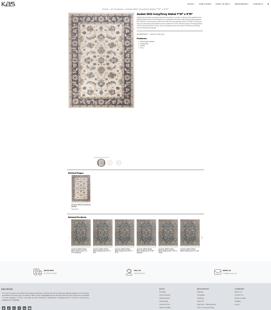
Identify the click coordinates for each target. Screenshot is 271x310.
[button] (202, 237)
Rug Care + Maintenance (206, 304)
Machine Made (165, 308)
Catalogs (200, 298)
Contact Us (239, 295)
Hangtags (201, 295)
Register (238, 301)
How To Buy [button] (223, 4)
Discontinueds (164, 295)
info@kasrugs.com (230, 273)
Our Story (205, 4)
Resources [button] (241, 4)
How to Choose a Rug (205, 308)
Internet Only (164, 304)
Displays (200, 292)
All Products (117, 9)
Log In (237, 304)
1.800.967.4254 (139, 273)
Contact (258, 4)
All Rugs (162, 292)
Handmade (163, 301)
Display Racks (164, 298)
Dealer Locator (240, 298)
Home (105, 9)
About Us (238, 292)
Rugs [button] (191, 4)
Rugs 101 (200, 301)
